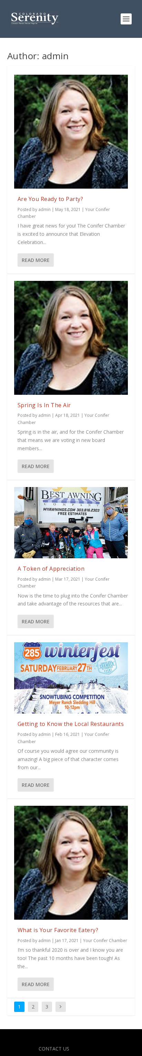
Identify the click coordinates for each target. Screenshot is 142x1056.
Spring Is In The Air (44, 405)
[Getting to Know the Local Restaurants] (71, 678)
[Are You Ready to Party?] (71, 132)
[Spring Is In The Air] (71, 338)
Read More (36, 260)
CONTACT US (54, 1048)
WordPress (120, 1038)
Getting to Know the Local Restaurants (71, 724)
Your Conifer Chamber (105, 940)
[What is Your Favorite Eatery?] (71, 863)
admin (44, 209)
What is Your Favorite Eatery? (58, 930)
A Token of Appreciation (51, 568)
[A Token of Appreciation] (71, 522)
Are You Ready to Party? (50, 199)
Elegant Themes (56, 1038)
